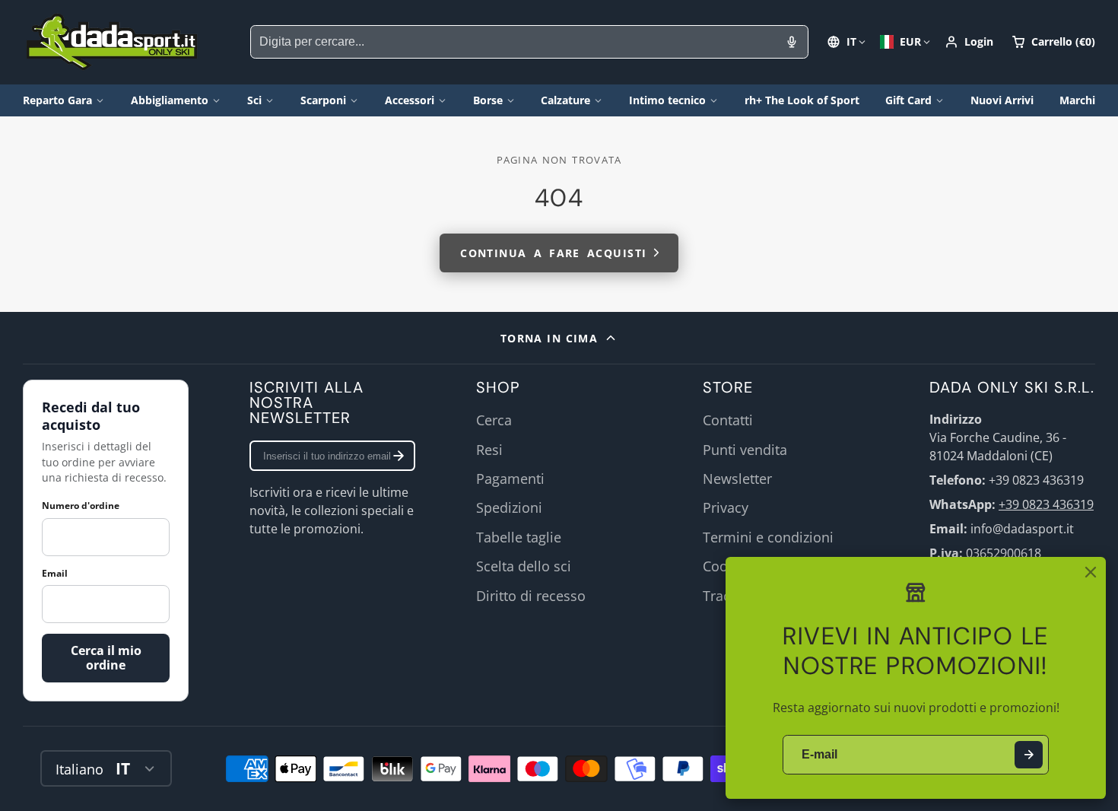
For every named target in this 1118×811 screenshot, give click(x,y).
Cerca (494, 420)
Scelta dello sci (523, 566)
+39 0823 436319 (1046, 504)
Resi (489, 449)
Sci (254, 100)
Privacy (725, 507)
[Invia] (1029, 755)
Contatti (728, 420)
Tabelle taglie (518, 537)
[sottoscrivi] (398, 455)
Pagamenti (510, 478)
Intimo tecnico (667, 100)
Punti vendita (745, 449)
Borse (488, 100)
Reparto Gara (57, 100)
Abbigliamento (169, 100)
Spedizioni (509, 507)
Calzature (565, 100)
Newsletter (737, 478)
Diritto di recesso (531, 596)
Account (969, 42)
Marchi (1077, 100)
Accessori (409, 100)
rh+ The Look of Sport (802, 100)
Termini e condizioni (768, 537)
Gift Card (908, 100)
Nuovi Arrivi (1002, 100)
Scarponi (323, 100)
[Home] (112, 42)
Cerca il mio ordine (106, 657)
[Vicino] (1090, 572)
